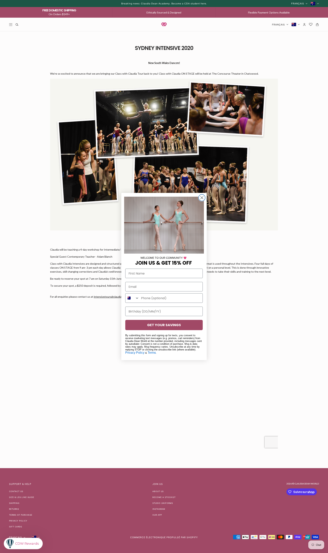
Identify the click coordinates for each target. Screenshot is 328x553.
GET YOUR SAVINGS (164, 325)
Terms (152, 352)
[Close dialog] (202, 197)
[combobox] (132, 298)
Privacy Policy (134, 352)
